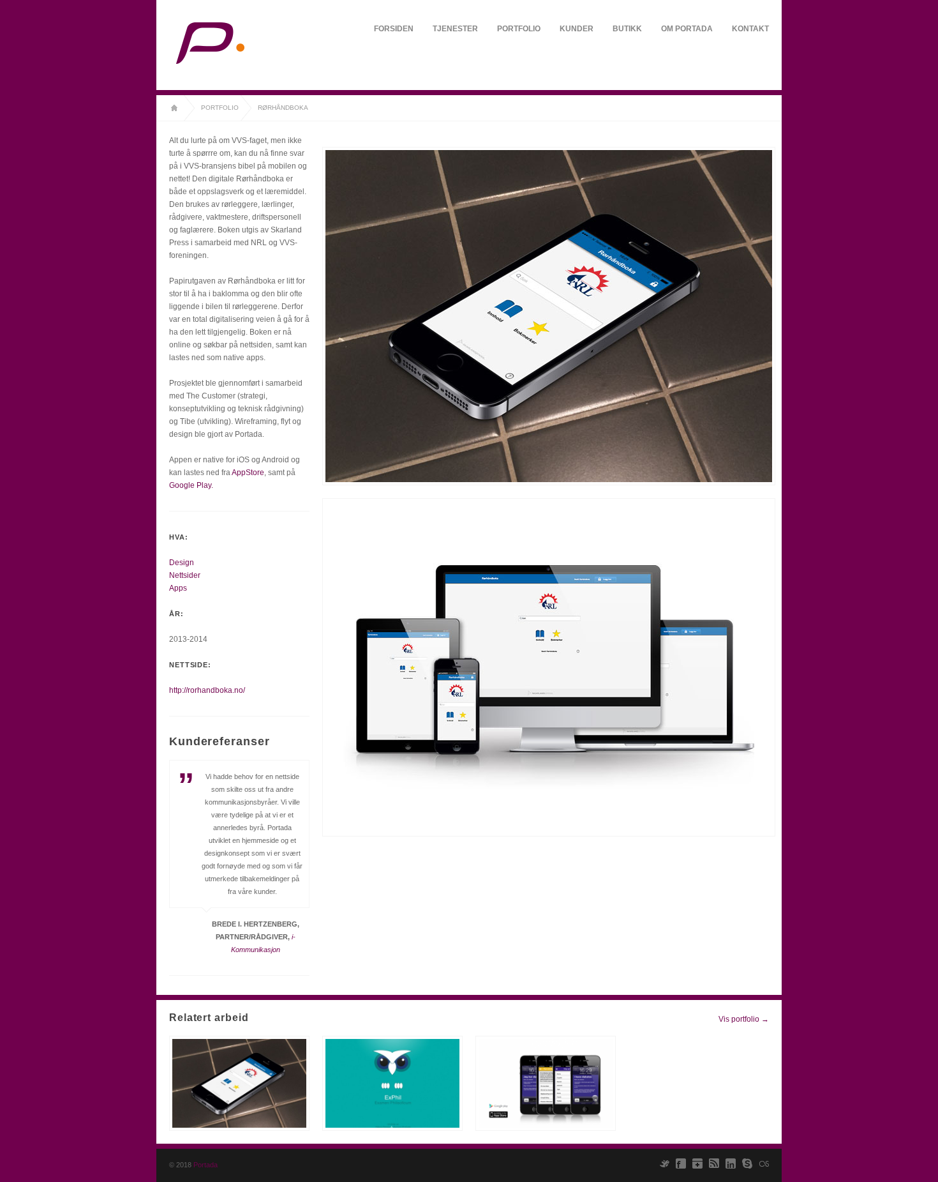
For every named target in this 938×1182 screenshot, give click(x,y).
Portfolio (518, 28)
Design (181, 562)
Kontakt (750, 28)
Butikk (627, 28)
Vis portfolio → (743, 1019)
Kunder (576, 28)
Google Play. (191, 485)
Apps (178, 588)
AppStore (248, 472)
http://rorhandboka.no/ (207, 690)
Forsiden (393, 28)
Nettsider (184, 575)
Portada (205, 1165)
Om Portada (687, 28)
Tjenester (455, 28)
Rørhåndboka (283, 107)
